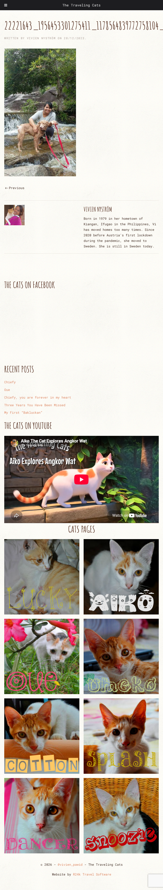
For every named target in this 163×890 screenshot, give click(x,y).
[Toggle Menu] (5, 5)
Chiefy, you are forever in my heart (37, 397)
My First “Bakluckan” (23, 412)
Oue (7, 390)
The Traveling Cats (81, 5)
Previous (17, 188)
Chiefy (10, 382)
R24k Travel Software (92, 874)
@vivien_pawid (70, 864)
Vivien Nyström (41, 38)
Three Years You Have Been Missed (34, 405)
